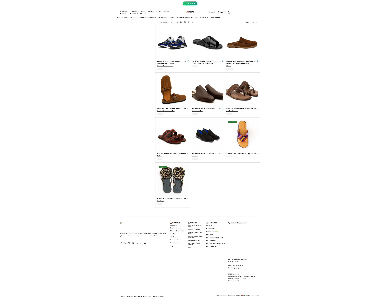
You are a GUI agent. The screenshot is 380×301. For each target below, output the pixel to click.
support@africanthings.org (237, 259)
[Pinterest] (133, 243)
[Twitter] (125, 243)
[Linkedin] (137, 243)
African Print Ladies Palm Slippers (239, 153)
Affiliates (123, 13)
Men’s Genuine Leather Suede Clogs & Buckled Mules (168, 109)
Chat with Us (191, 3)
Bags (142, 11)
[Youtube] (145, 243)
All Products (134, 13)
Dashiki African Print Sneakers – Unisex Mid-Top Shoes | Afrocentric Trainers (169, 63)
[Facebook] (121, 243)
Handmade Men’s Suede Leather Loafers (204, 154)
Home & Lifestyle (162, 11)
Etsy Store (143, 13)
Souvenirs (134, 11)
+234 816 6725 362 (236, 261)
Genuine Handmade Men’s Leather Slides (170, 154)
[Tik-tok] (141, 243)
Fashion (150, 11)
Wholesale (123, 11)
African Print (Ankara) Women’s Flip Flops (169, 199)
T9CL (258, 295)
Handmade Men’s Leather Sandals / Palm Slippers (239, 109)
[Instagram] (129, 243)
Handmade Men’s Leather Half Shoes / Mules (203, 109)
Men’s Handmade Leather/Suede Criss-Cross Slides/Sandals (205, 62)
